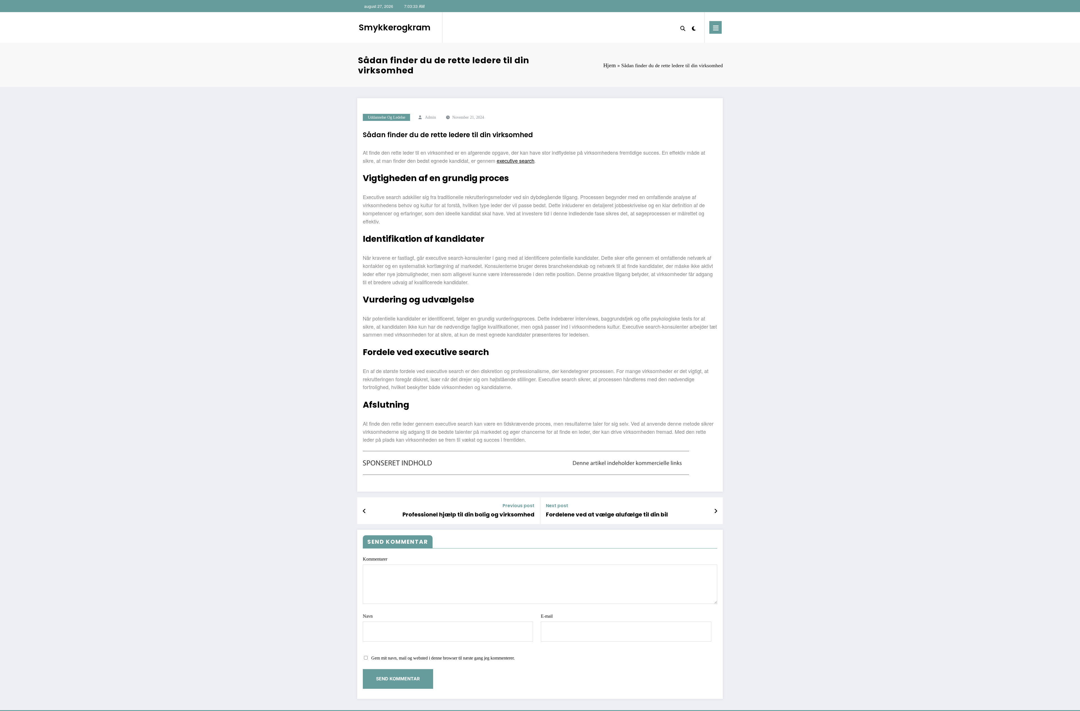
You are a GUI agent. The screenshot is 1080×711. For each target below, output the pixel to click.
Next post (557, 505)
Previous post (518, 505)
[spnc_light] (694, 27)
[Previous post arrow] (364, 510)
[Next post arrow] (715, 510)
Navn (368, 616)
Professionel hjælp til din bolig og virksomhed (468, 514)
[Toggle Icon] (715, 27)
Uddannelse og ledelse (386, 117)
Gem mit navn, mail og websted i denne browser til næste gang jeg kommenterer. (443, 658)
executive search (515, 160)
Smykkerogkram (395, 27)
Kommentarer (375, 559)
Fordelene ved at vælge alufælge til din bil (607, 514)
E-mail (547, 616)
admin (430, 117)
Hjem (609, 65)
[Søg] (683, 27)
